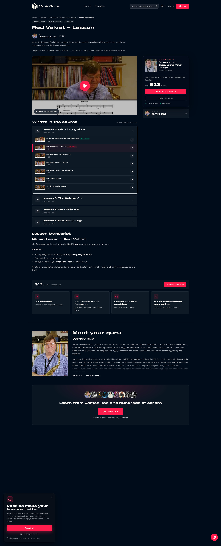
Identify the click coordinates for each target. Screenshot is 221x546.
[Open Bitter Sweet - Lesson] (84, 164)
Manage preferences (31, 534)
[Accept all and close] (51, 497)
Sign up (182, 6)
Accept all (29, 528)
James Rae (47, 37)
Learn (86, 6)
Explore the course (165, 98)
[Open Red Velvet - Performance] (84, 156)
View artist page (92, 375)
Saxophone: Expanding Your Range (62, 17)
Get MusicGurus (110, 411)
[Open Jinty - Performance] (84, 187)
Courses (43, 17)
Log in (171, 6)
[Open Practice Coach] (214, 537)
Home (34, 17)
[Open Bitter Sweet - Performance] (84, 172)
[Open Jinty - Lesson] (84, 179)
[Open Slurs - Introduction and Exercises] (84, 140)
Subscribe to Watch (167, 91)
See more (76, 375)
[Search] (157, 6)
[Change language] (163, 6)
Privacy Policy (35, 538)
